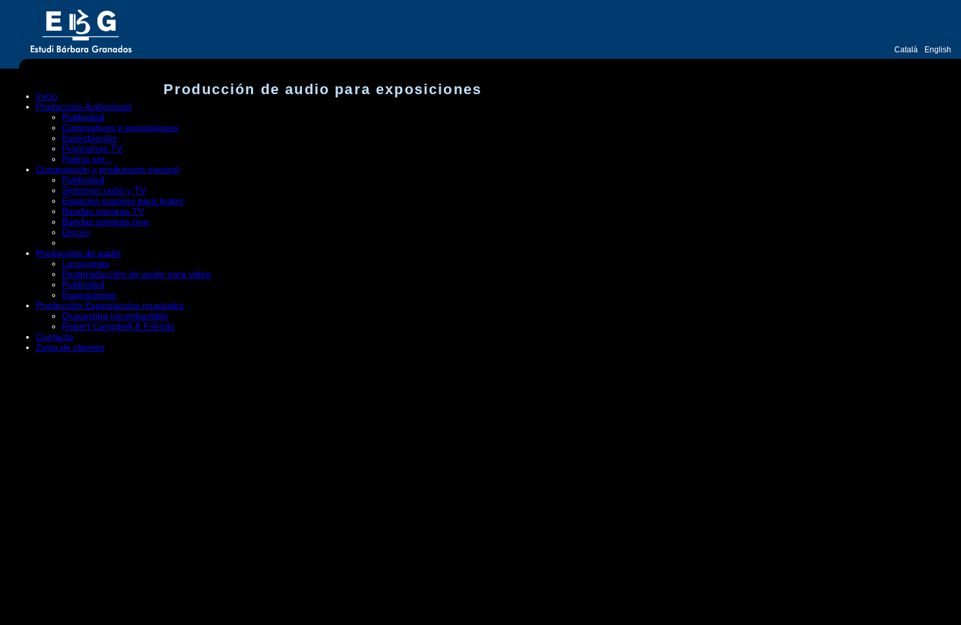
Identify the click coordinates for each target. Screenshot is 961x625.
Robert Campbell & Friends (118, 326)
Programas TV (92, 148)
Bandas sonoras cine (105, 221)
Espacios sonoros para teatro (123, 200)
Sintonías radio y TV (104, 190)
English (937, 50)
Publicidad (83, 117)
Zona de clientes (70, 347)
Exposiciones (89, 295)
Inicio (47, 96)
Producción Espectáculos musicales (110, 305)
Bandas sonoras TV (103, 211)
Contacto (54, 336)
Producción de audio (78, 253)
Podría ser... (87, 159)
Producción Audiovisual (83, 106)
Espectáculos (89, 138)
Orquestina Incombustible (115, 316)
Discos (76, 232)
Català (906, 50)
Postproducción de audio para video (136, 274)
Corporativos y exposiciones (120, 127)
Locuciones (85, 263)
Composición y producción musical (107, 169)
